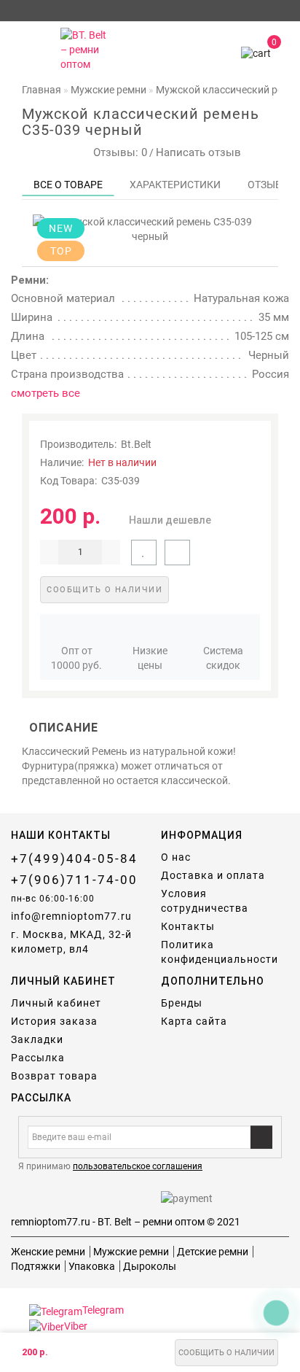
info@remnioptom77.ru (71, 916)
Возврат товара (54, 1076)
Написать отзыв (198, 152)
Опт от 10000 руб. (76, 658)
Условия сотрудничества (204, 901)
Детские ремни (212, 1251)
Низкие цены (150, 658)
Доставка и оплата (213, 875)
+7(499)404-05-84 (74, 858)
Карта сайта (194, 1021)
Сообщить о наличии (226, 1352)
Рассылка (38, 1057)
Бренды (181, 1003)
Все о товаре (68, 184)
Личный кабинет (56, 1003)
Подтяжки (35, 1266)
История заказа (54, 1021)
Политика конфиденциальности (219, 952)
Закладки (37, 1039)
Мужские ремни (131, 1251)
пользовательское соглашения (137, 1166)
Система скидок (223, 658)
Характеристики (175, 184)
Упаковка (91, 1266)
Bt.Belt (136, 444)
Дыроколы (149, 1266)
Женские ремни (48, 1251)
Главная (41, 90)
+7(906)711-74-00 (74, 879)
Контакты (188, 926)
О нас (176, 857)
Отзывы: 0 (117, 152)
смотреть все (45, 393)
